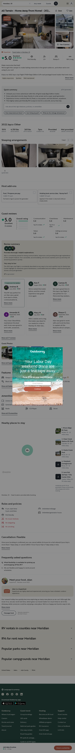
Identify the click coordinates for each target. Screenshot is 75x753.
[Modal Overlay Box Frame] (37, 376)
